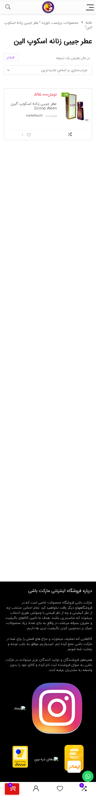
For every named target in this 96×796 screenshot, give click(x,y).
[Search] (8, 7)
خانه (89, 22)
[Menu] (90, 7)
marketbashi (34, 115)
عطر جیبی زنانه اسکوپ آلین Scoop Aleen (34, 105)
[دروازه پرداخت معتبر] (20, 748)
